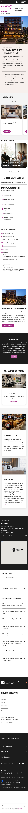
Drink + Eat (4, 705)
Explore (14, 356)
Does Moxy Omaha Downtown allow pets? (12, 612)
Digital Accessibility (19, 780)
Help (10, 784)
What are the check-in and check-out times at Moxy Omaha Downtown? (12, 604)
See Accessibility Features (9, 246)
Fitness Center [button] (8, 217)
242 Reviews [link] (7, 13)
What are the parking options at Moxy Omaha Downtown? (12, 619)
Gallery (3, 710)
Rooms (3, 702)
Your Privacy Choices (8, 781)
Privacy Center (18, 779)
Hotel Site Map (4, 784)
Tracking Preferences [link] (5, 777)
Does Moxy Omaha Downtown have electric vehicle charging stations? (12, 651)
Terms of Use (20, 777)
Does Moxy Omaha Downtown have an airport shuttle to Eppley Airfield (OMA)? (12, 643)
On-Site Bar (7, 208)
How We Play (4, 708)
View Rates (7, 131)
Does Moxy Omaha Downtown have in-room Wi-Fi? (12, 627)
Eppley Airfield (7, 536)
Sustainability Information (9, 588)
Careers (13, 777)
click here (18, 809)
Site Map (19, 782)
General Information (8, 577)
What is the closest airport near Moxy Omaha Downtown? (12, 635)
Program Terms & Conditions (7, 779)
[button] (17, 2)
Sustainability (7, 195)
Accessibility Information (9, 582)
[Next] (24, 101)
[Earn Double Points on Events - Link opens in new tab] (14, 155)
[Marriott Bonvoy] (23, 2)
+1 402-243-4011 (8, 532)
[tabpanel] (14, 348)
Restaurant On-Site (9, 199)
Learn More (13, 401)
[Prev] (3, 101)
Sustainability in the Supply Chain (8, 782)
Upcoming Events (8, 325)
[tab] (7, 182)
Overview (3, 699)
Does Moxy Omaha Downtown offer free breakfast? (12, 659)
